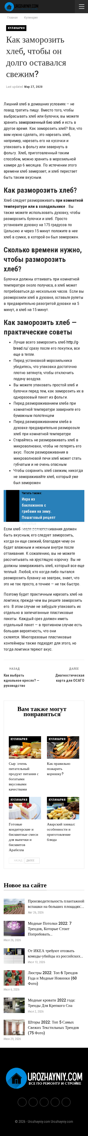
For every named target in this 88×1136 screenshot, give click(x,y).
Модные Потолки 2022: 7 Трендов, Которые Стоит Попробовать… (49, 929)
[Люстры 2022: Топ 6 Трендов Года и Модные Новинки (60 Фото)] (14, 978)
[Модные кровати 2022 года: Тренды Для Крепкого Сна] (14, 1005)
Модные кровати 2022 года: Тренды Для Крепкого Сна (51, 1003)
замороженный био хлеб (40, 122)
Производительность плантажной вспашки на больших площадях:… (56, 904)
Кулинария (16, 28)
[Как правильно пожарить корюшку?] (63, 747)
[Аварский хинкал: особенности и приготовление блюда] (63, 808)
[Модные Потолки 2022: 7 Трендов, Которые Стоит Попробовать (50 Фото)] (14, 928)
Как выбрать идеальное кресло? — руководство (21, 680)
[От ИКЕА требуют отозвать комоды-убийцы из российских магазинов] (14, 956)
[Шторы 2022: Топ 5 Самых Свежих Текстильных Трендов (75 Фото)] (14, 1027)
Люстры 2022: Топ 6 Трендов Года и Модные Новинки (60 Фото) (53, 978)
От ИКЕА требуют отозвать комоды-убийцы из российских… (55, 953)
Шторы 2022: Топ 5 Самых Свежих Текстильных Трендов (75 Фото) (53, 1027)
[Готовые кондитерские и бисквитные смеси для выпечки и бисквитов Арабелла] (25, 808)
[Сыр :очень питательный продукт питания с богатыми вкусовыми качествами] (25, 747)
